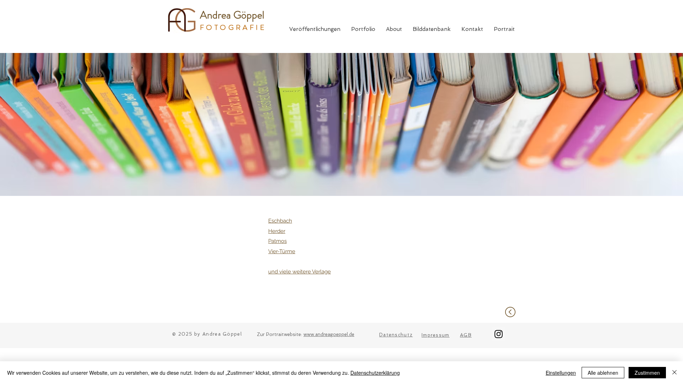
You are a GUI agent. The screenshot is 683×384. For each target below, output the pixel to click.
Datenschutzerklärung (375, 372)
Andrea (216, 14)
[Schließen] (674, 372)
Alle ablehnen (603, 372)
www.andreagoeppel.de (328, 334)
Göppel (248, 14)
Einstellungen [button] (561, 372)
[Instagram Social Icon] (498, 334)
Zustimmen (647, 372)
